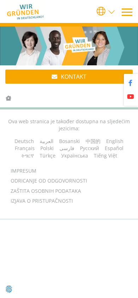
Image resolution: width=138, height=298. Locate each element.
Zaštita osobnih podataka (46, 190)
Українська (74, 155)
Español (114, 148)
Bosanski (69, 141)
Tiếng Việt (105, 155)
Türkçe (48, 155)
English (114, 141)
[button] (106, 11)
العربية (46, 141)
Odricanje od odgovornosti (49, 180)
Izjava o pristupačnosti (42, 200)
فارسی (66, 148)
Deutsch (24, 141)
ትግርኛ (27, 155)
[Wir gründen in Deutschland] (27, 11)
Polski (47, 148)
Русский (89, 148)
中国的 (93, 141)
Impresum (23, 170)
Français (25, 148)
